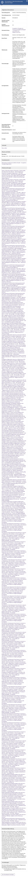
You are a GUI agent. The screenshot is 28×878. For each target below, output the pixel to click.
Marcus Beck (4, 148)
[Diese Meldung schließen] (27, 1)
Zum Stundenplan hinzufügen (8, 874)
